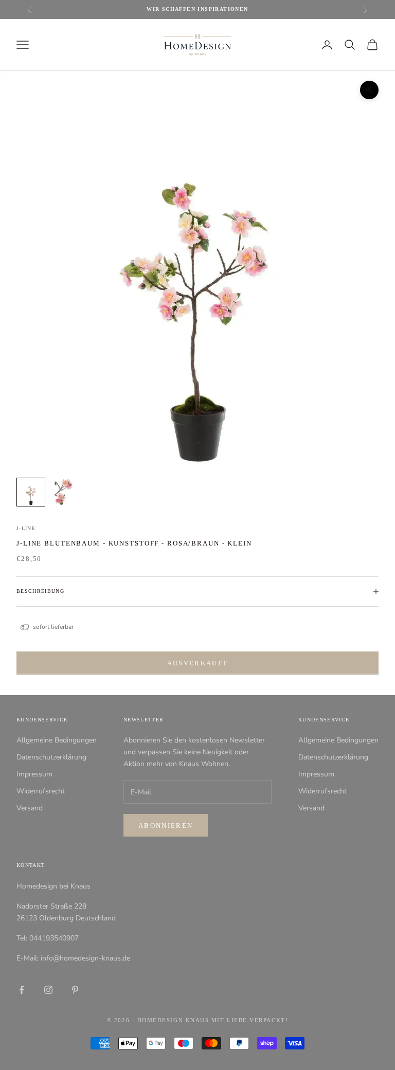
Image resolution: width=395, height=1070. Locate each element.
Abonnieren (165, 825)
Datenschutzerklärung (51, 757)
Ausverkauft (197, 663)
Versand (29, 808)
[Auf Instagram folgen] (48, 990)
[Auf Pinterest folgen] (75, 990)
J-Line (25, 528)
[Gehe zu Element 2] (63, 492)
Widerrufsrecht (40, 791)
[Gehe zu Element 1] (30, 492)
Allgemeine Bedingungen (56, 740)
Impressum (34, 774)
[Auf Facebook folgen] (21, 990)
